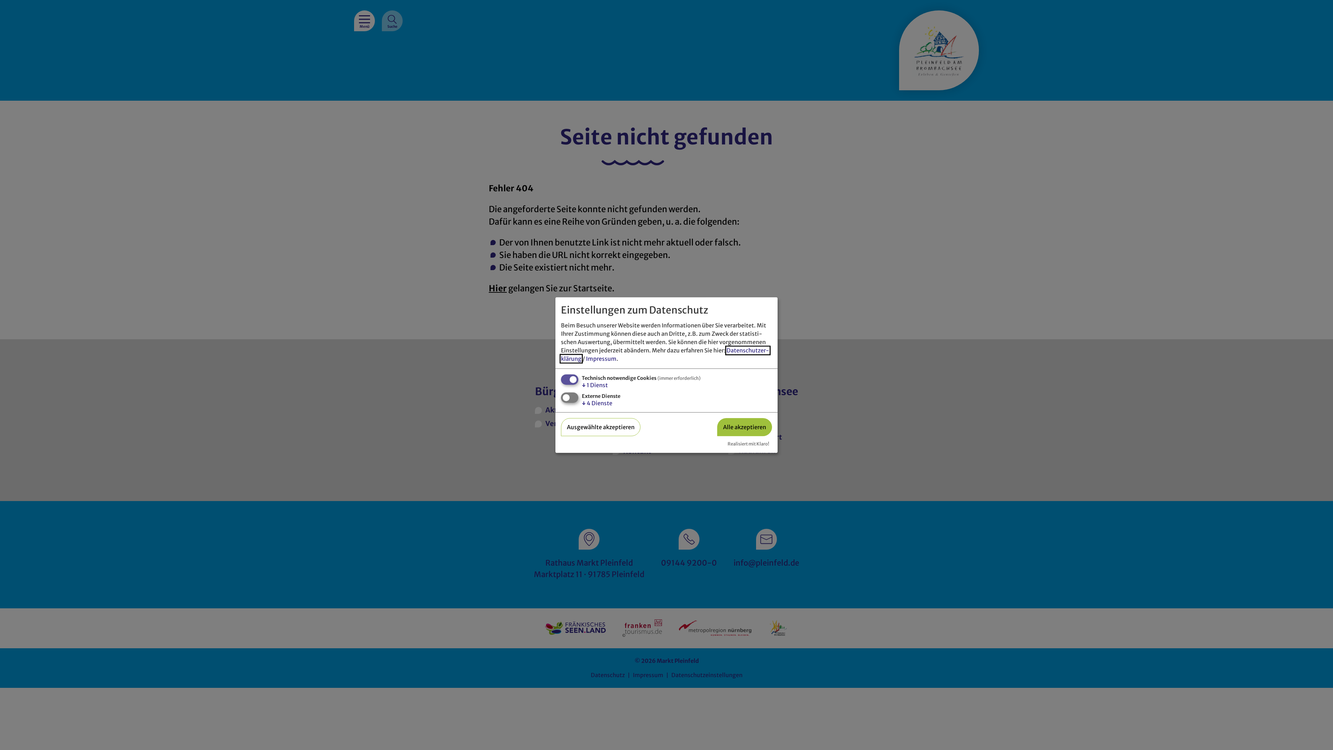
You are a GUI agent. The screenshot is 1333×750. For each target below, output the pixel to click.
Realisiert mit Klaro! (748, 444)
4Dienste (597, 403)
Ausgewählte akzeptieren (601, 427)
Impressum (601, 358)
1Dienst (595, 385)
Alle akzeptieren (744, 427)
